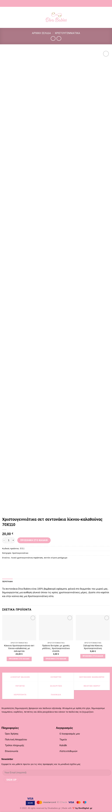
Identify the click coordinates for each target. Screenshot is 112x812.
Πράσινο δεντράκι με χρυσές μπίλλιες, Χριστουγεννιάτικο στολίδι (56, 648)
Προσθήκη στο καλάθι (34, 540)
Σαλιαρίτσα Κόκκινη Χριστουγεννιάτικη (92, 646)
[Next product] (53, 38)
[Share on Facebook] (4, 564)
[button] (4, 17)
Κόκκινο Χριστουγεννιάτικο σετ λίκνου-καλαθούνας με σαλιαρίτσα (19, 648)
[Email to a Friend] (10, 564)
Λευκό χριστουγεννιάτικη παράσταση (27, 558)
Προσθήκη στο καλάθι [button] (19, 659)
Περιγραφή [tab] (7, 581)
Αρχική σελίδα (41, 33)
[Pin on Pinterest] (15, 564)
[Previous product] (59, 38)
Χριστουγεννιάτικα (67, 33)
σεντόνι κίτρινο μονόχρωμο (55, 558)
